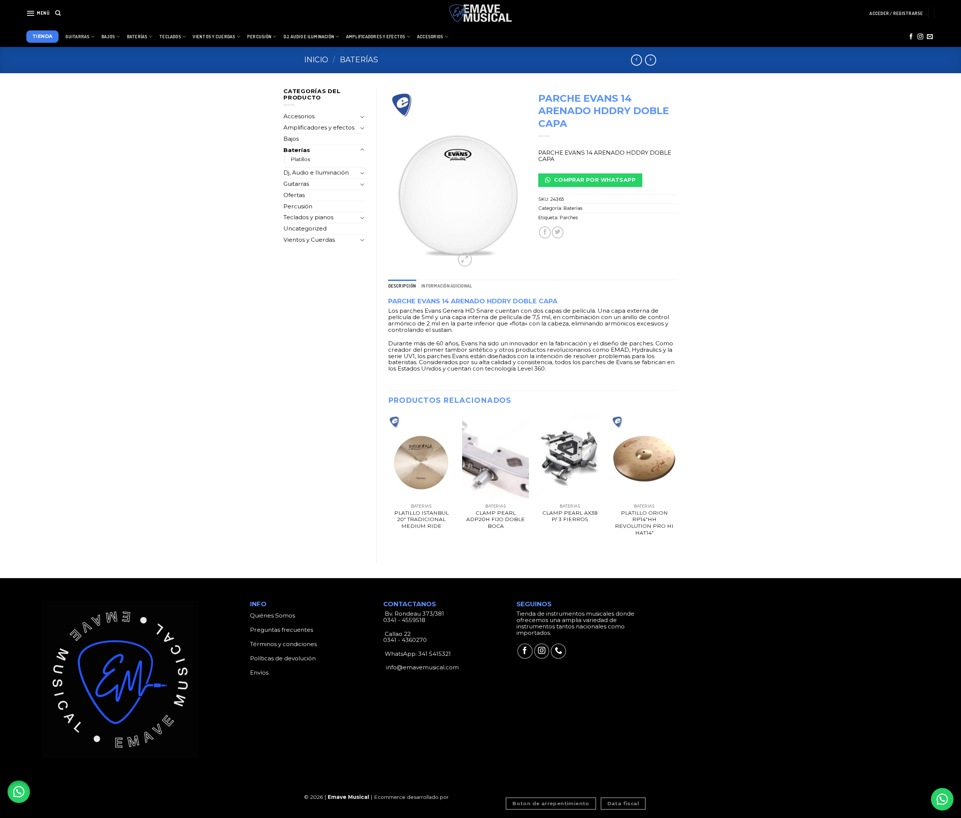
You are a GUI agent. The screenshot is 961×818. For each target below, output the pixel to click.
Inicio (316, 59)
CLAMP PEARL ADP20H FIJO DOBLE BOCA (495, 519)
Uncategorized (305, 228)
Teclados (170, 36)
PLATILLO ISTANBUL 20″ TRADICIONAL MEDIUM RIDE (421, 519)
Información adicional (446, 286)
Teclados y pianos (308, 217)
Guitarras (77, 36)
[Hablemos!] (942, 799)
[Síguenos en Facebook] (911, 37)
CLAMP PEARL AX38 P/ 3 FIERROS (570, 516)
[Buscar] (58, 13)
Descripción (402, 286)
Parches (569, 217)
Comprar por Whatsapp (594, 179)
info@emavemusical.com (422, 667)
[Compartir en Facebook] (545, 232)
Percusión (259, 36)
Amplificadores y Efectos (375, 36)
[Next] (677, 482)
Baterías (137, 36)
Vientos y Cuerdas (214, 36)
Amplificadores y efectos (318, 127)
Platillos (300, 159)
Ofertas (294, 195)
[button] (19, 791)
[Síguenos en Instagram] (920, 37)
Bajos (108, 36)
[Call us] (558, 651)
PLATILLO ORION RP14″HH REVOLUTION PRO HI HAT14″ (644, 523)
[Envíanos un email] (930, 37)
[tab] (402, 286)
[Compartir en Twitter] (557, 232)
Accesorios (430, 36)
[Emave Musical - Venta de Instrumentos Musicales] (480, 13)
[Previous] (388, 482)
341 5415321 (434, 653)
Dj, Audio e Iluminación (308, 36)
